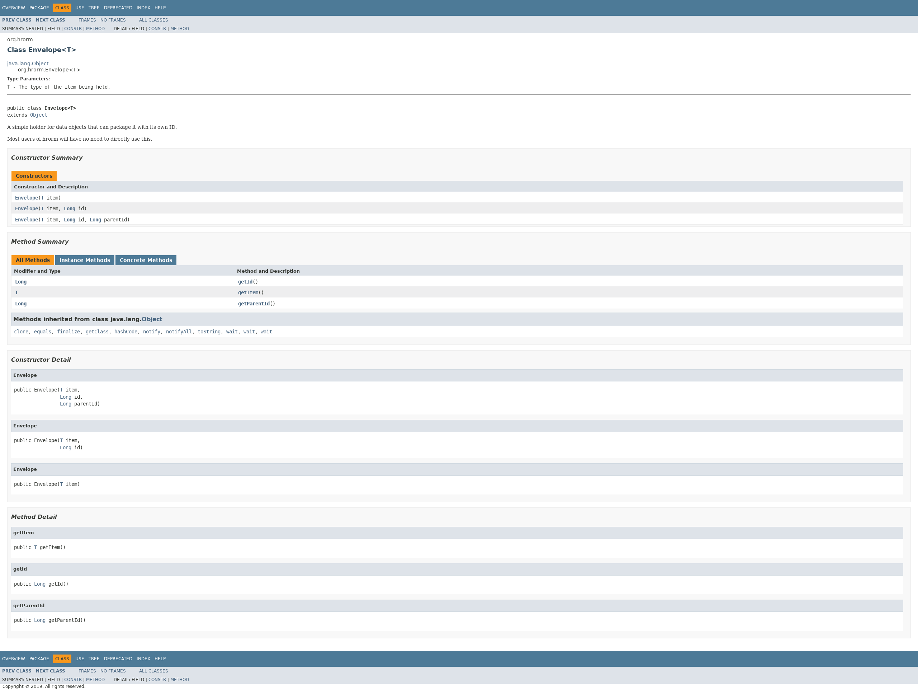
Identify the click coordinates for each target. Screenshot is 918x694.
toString (209, 331)
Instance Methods (85, 260)
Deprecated (118, 7)
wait (232, 331)
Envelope (26, 198)
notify (151, 331)
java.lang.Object (27, 63)
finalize (68, 331)
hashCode (125, 331)
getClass (97, 331)
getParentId (254, 303)
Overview (13, 7)
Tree (94, 7)
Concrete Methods (146, 260)
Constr (73, 28)
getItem (248, 292)
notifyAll (179, 331)
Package (39, 7)
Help (160, 7)
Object (38, 115)
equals (42, 331)
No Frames (113, 20)
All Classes (153, 20)
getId (245, 282)
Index (143, 7)
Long (69, 208)
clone (21, 331)
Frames (87, 20)
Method (95, 28)
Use (79, 7)
